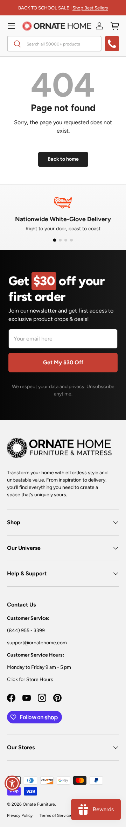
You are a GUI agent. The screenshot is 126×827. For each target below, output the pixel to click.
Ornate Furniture (39, 804)
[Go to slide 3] (65, 240)
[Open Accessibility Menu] (12, 783)
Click (12, 679)
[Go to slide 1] (54, 240)
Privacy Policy (20, 815)
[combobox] (54, 43)
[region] (63, 213)
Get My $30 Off (63, 362)
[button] (114, 26)
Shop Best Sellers (90, 7)
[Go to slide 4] (71, 240)
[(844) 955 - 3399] (112, 43)
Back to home (63, 159)
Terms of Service (55, 815)
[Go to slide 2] (60, 240)
